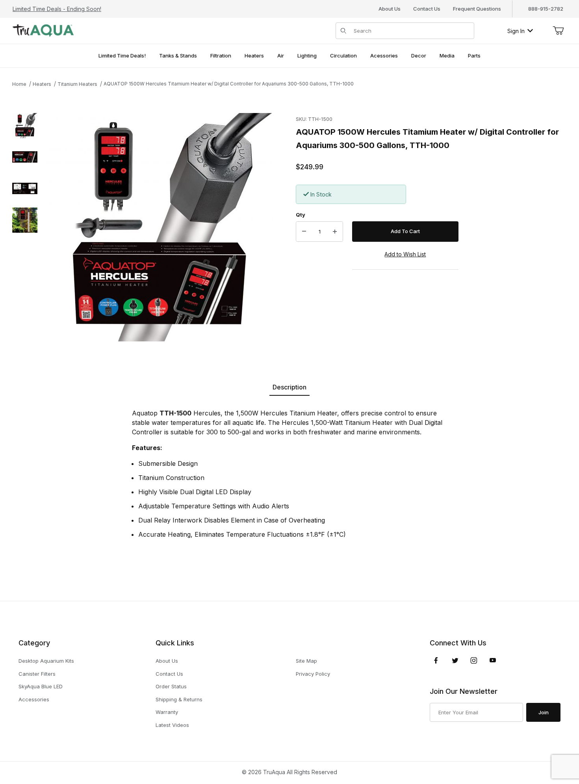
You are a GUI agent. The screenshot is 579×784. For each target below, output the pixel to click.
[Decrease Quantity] (304, 231)
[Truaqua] (43, 30)
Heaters (42, 84)
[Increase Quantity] (335, 231)
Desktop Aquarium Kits (46, 661)
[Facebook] (436, 660)
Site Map (306, 661)
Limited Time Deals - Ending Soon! (57, 9)
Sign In (516, 31)
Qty (300, 214)
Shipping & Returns (179, 699)
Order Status (171, 686)
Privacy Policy (313, 674)
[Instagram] (474, 660)
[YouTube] (492, 660)
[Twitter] (455, 660)
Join (543, 712)
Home (19, 84)
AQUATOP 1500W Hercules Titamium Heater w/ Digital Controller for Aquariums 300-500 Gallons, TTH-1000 (229, 84)
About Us (390, 9)
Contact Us (426, 9)
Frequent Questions (477, 9)
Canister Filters (37, 674)
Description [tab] (289, 387)
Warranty (167, 712)
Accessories (34, 699)
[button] (24, 125)
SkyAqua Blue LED (41, 686)
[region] (24, 227)
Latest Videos (172, 725)
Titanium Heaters (77, 84)
